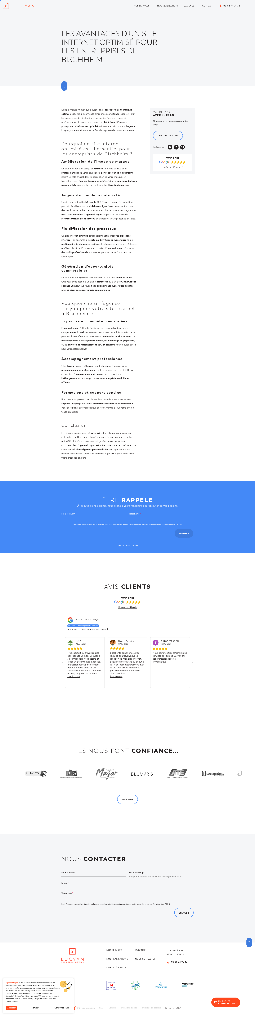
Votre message (137, 872)
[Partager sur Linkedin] (176, 147)
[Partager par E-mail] (182, 147)
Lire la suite (73, 676)
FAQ (101, 1008)
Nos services (114, 950)
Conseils (112, 1008)
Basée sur (127, 607)
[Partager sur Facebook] (170, 147)
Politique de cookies (151, 1008)
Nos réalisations (117, 959)
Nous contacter (145, 959)
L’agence (140, 950)
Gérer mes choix (61, 1008)
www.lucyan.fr (11, 985)
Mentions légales (129, 1008)
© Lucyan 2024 (173, 1008)
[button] (62, 662)
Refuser (35, 1008)
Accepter (11, 1008)
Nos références (116, 967)
